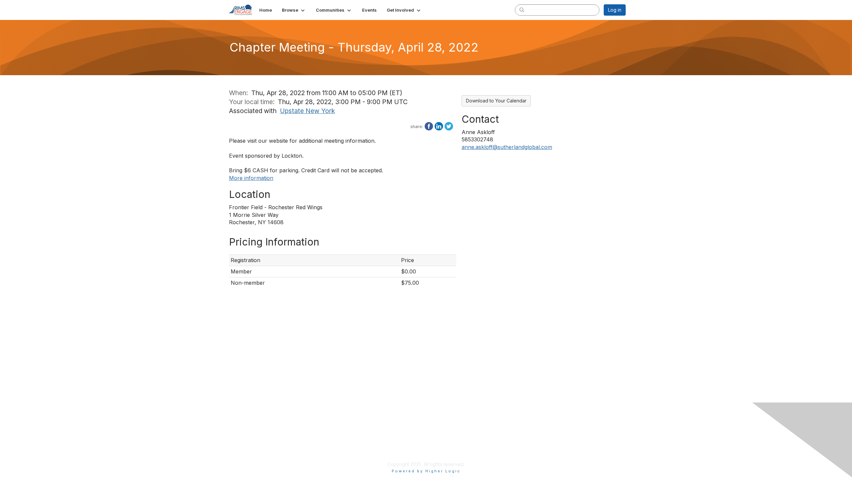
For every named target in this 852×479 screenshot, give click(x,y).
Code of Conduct (384, 457)
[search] (522, 9)
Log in (614, 10)
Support (373, 451)
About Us (503, 438)
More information (251, 178)
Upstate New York (307, 111)
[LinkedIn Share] (439, 125)
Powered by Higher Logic (426, 471)
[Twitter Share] (449, 125)
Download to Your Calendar (496, 100)
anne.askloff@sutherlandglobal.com (507, 147)
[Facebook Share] (429, 125)
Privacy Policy (380, 444)
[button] (294, 10)
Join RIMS (375, 438)
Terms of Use (507, 444)
